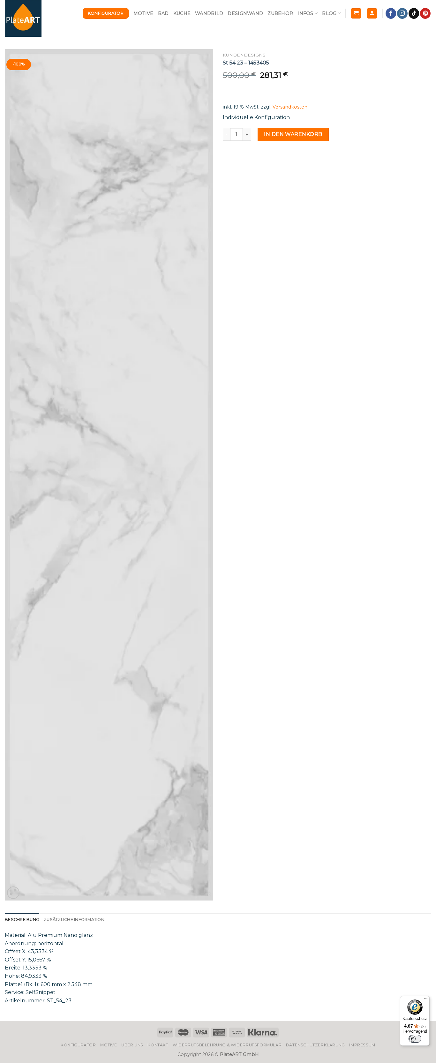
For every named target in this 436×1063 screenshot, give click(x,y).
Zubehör (280, 13)
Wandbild (209, 13)
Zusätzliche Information (74, 919)
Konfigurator (78, 1045)
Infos (305, 13)
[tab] (22, 919)
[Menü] (426, 1000)
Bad (163, 13)
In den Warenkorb (293, 134)
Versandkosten (290, 107)
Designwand (245, 13)
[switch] (415, 1039)
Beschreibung (22, 919)
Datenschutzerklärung (315, 1045)
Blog (329, 13)
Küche (182, 13)
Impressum (362, 1045)
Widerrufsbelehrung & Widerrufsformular (227, 1045)
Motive (143, 13)
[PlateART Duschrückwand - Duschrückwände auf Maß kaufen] (23, 18)
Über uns (132, 1045)
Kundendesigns (244, 54)
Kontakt (157, 1045)
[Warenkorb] (356, 13)
